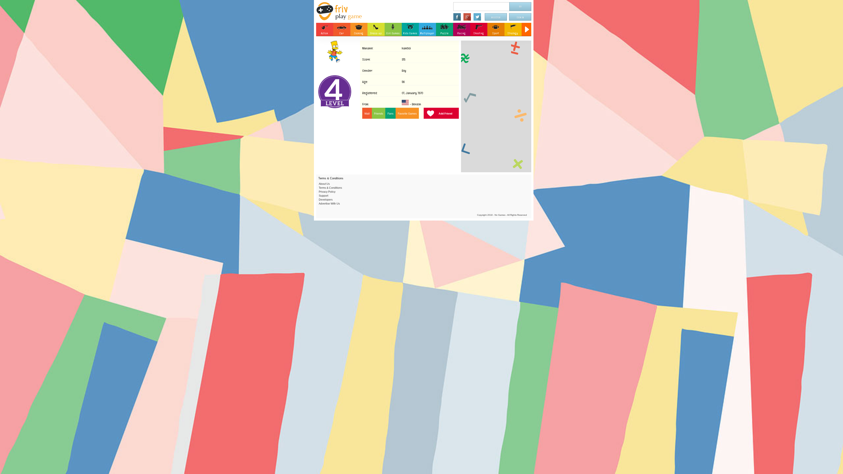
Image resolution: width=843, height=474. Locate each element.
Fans (390, 113)
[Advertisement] (496, 106)
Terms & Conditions (330, 187)
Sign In (520, 17)
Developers (326, 199)
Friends (378, 113)
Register (496, 17)
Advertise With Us (329, 203)
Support (323, 195)
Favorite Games (407, 113)
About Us (324, 183)
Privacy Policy (327, 191)
